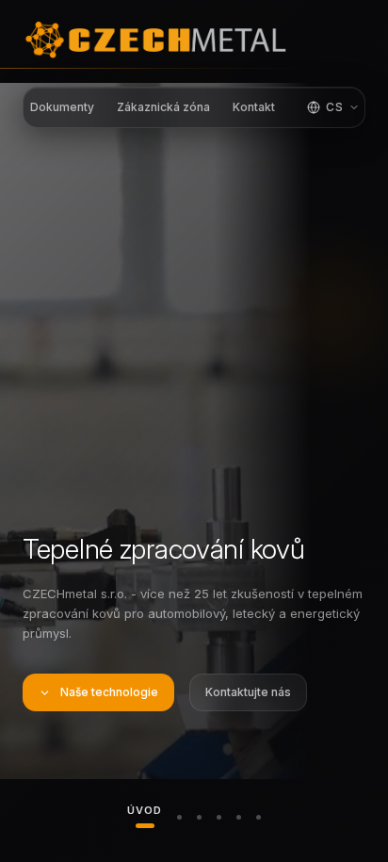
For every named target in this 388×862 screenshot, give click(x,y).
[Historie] (219, 817)
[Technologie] (179, 817)
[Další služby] (239, 817)
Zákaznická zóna (163, 107)
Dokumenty (62, 107)
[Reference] (258, 817)
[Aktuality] (199, 817)
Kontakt (254, 107)
